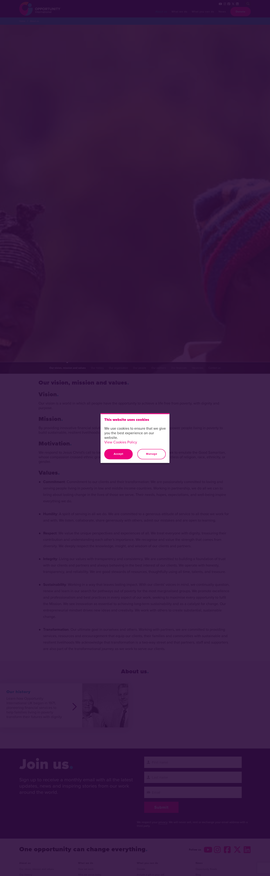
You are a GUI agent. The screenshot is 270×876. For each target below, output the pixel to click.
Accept (118, 454)
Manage (151, 454)
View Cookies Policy (120, 442)
